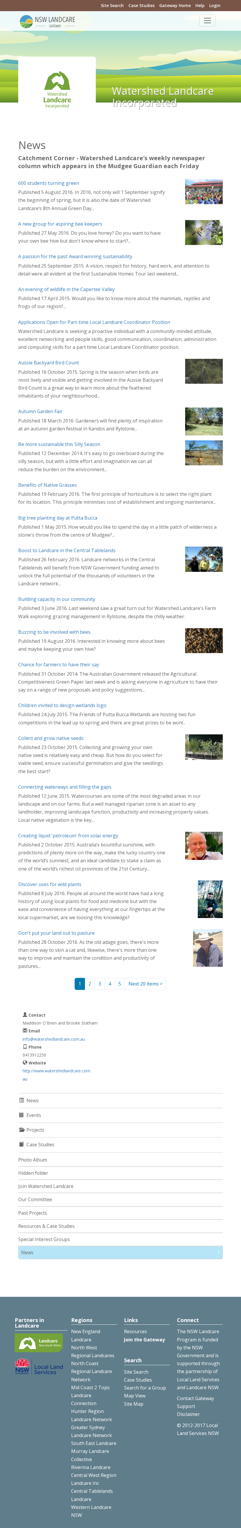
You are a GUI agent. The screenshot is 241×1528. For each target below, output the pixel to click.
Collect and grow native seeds (50, 738)
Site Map (133, 1404)
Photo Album (32, 1160)
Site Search (112, 5)
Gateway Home (175, 5)
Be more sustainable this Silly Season (59, 444)
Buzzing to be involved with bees (54, 632)
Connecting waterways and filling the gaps (64, 787)
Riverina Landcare (91, 1467)
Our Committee (35, 1199)
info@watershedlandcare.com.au (54, 1039)
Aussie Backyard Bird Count (48, 362)
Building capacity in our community (56, 599)
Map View (134, 1395)
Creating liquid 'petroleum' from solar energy (68, 835)
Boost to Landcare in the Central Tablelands (67, 550)
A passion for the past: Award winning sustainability (75, 256)
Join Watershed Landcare (45, 1186)
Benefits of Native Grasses (47, 485)
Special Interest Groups (44, 1239)
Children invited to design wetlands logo (62, 705)
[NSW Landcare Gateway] (47, 21)
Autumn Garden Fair (40, 411)
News (27, 1252)
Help (200, 5)
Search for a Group (145, 1388)
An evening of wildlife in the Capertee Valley (66, 289)
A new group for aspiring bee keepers (60, 224)
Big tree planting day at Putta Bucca (57, 518)
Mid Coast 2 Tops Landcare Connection (90, 1395)
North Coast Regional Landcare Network (91, 1371)
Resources (135, 1331)
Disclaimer (188, 1414)
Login (214, 5)
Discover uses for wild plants (49, 884)
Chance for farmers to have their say (58, 664)
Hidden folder (33, 1173)
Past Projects (32, 1213)
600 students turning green (48, 183)
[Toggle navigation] (207, 20)
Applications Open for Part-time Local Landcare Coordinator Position (94, 322)
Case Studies (141, 5)
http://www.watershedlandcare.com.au (57, 1074)
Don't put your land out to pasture (56, 933)
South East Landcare (93, 1443)
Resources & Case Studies (46, 1226)
